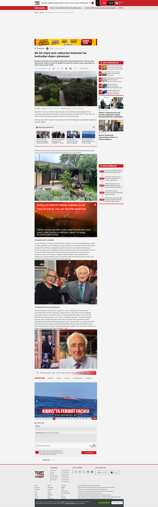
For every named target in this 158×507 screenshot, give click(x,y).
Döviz (36, 491)
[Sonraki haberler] (94, 127)
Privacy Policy (66, 474)
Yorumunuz (47, 433)
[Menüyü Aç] (90, 3)
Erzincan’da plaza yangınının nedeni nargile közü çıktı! (90, 493)
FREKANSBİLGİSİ (111, 3)
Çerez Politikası (54, 477)
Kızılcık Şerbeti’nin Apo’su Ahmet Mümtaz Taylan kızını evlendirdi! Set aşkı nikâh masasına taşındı (99, 496)
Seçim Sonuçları (64, 491)
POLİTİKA (66, 3)
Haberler (37, 12)
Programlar (63, 485)
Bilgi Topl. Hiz (66, 475)
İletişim (52, 474)
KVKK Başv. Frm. (66, 481)
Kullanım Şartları (66, 470)
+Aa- (75, 68)
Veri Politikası (66, 477)
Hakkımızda (53, 470)
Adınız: (37, 426)
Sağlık (62, 489)
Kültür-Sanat (50, 487)
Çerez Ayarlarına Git (117, 502)
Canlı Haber (37, 489)
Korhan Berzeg (60, 114)
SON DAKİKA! (40, 8)
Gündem (42, 12)
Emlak (36, 498)
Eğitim (36, 495)
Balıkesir (38, 112)
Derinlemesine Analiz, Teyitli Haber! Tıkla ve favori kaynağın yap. (63, 373)
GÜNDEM (50, 3)
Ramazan (63, 487)
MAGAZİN (76, 3)
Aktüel (36, 485)
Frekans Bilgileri (54, 475)
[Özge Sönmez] (47, 48)
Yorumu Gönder (89, 452)
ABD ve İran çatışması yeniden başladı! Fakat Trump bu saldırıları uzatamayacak (69, 8)
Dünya (36, 493)
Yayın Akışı (63, 498)
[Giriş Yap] (92, 3)
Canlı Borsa (37, 487)
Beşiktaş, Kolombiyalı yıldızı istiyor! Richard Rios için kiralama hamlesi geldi (95, 495)
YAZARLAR (44, 3)
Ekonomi (37, 496)
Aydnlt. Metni (66, 479)
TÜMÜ (120, 8)
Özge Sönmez (59, 48)
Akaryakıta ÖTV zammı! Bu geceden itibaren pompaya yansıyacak (104, 8)
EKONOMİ (56, 3)
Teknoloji (63, 496)
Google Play (104, 472)
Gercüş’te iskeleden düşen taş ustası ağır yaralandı (89, 485)
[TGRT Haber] (37, 3)
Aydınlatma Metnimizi (70, 503)
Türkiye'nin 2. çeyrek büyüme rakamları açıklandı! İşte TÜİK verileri (114, 192)
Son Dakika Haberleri (65, 493)
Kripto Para (50, 489)
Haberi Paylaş (42, 68)
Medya (49, 496)
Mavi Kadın (50, 495)
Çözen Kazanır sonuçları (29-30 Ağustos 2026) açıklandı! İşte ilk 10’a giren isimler (113, 199)
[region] (79, 503)
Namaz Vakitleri (51, 498)
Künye (52, 472)
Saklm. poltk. (54, 479)
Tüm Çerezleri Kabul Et (103, 502)
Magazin (49, 493)
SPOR (71, 3)
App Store (115, 472)
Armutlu (62, 112)
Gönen (45, 112)
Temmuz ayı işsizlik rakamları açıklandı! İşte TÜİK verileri (114, 171)
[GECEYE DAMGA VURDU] (66, 399)
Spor (62, 495)
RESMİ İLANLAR (84, 3)
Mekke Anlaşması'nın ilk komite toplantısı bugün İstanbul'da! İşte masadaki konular (113, 185)
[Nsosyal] (66, 68)
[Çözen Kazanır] (66, 42)
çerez (62, 501)
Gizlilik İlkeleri (66, 472)
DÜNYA (62, 3)
